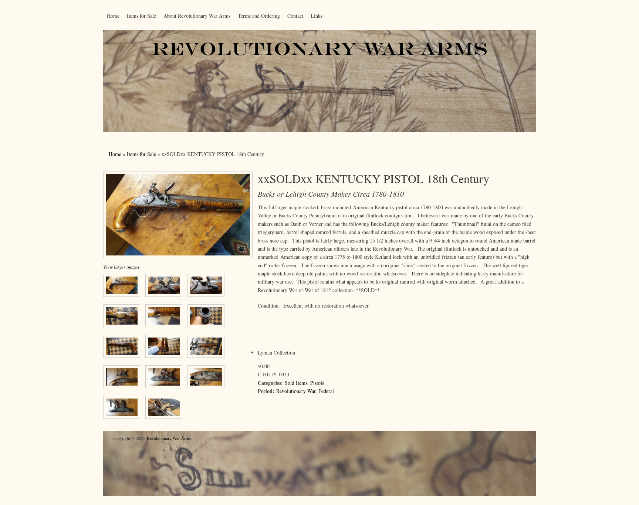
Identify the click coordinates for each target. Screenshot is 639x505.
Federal (326, 390)
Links (316, 15)
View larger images (121, 267)
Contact (295, 15)
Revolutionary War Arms (169, 438)
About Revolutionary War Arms (196, 15)
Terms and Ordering (259, 15)
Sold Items (296, 382)
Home (113, 15)
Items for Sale (141, 15)
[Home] (319, 129)
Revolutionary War (295, 390)
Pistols (317, 382)
